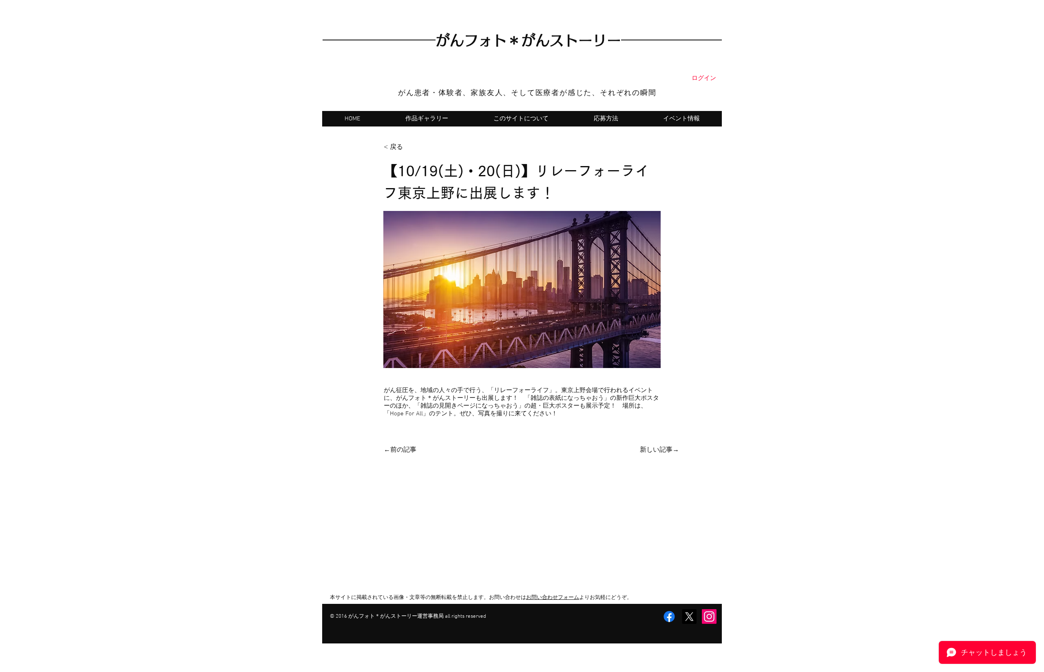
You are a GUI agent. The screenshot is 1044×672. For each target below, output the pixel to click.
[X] (689, 616)
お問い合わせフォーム (552, 597)
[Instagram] (709, 616)
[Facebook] (669, 616)
